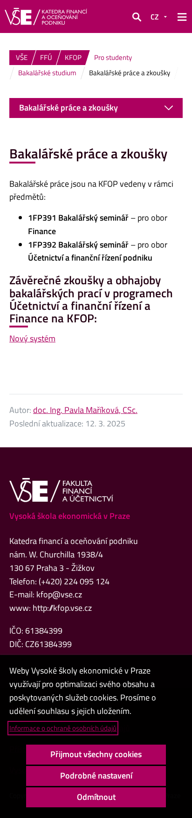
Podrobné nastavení (96, 775)
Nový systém (32, 338)
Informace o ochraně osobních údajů (63, 728)
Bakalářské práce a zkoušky (68, 107)
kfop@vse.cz (59, 594)
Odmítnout (96, 797)
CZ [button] (155, 16)
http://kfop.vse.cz (62, 608)
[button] (136, 16)
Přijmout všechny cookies (96, 754)
